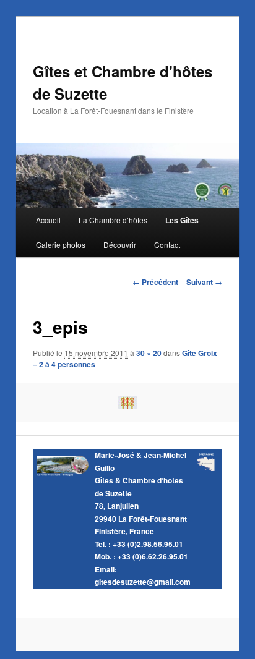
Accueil (48, 220)
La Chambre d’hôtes (113, 220)
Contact (167, 244)
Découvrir (119, 244)
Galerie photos (60, 244)
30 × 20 (149, 353)
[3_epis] (127, 402)
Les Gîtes (182, 220)
